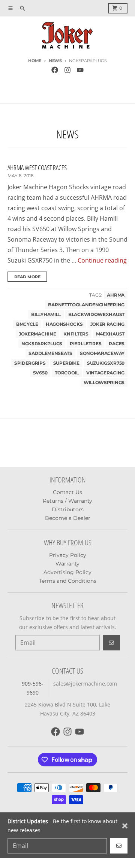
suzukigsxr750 (105, 363)
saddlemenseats (50, 353)
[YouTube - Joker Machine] (80, 70)
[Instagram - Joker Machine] (67, 70)
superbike (66, 363)
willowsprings (104, 382)
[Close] (125, 826)
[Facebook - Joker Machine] (55, 70)
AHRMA (115, 295)
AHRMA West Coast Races (37, 167)
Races (116, 343)
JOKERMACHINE (37, 334)
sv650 (40, 373)
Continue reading (102, 260)
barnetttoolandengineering (86, 304)
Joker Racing (107, 324)
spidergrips (30, 363)
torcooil (67, 373)
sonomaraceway (102, 353)
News (55, 60)
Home (34, 60)
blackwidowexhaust (96, 314)
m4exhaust (110, 334)
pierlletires (85, 343)
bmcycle (27, 324)
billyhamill (46, 314)
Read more (27, 276)
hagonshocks (64, 324)
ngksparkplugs (41, 343)
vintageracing (105, 373)
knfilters (75, 334)
